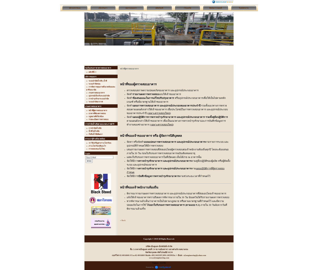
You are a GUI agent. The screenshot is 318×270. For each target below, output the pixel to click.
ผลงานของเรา (131, 8)
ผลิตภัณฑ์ (159, 8)
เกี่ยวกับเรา (103, 8)
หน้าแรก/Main (74, 8)
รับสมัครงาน (244, 8)
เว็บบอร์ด (187, 8)
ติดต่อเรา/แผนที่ (215, 8)
